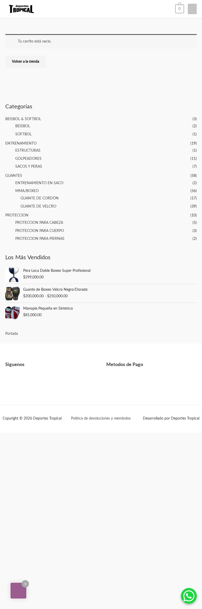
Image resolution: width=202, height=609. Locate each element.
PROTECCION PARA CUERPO (39, 231)
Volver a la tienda (25, 61)
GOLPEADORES (28, 159)
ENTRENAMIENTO (21, 143)
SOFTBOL (23, 134)
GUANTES (13, 176)
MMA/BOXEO (27, 191)
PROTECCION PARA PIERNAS (39, 239)
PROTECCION (16, 215)
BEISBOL (22, 126)
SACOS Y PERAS (28, 166)
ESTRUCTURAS (28, 150)
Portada (11, 334)
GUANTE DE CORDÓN (40, 198)
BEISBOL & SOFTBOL (23, 119)
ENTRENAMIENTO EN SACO (39, 183)
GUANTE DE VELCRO (38, 206)
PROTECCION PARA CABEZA (39, 223)
